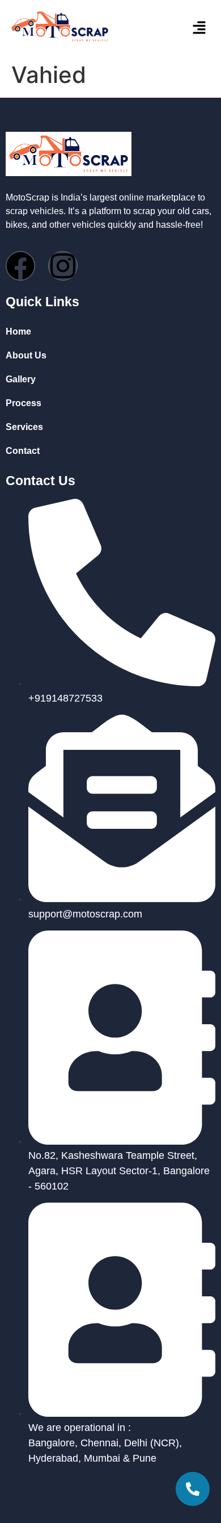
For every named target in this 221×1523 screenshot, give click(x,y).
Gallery (21, 379)
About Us (26, 355)
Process (23, 403)
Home (18, 331)
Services (24, 427)
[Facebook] (20, 266)
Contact (23, 451)
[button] (184, 28)
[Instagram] (63, 266)
